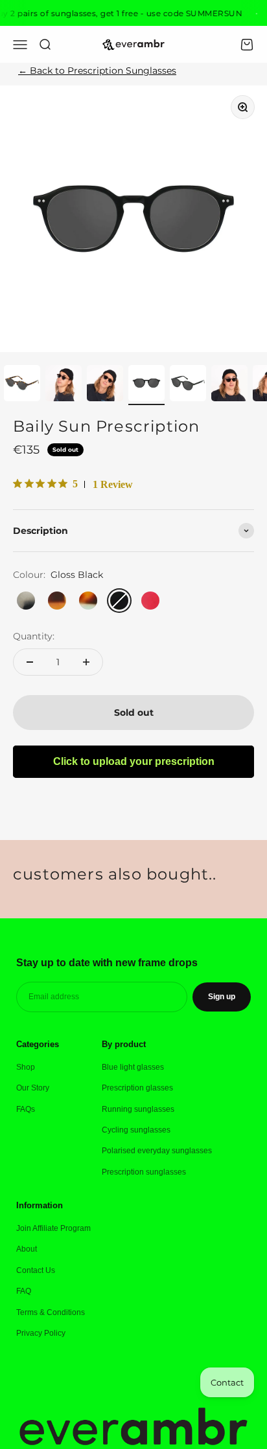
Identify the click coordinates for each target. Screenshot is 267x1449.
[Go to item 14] (188, 385)
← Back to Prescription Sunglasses (97, 70)
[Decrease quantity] (30, 662)
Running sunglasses (138, 1109)
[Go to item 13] (146, 385)
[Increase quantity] (86, 662)
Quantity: (33, 636)
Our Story (32, 1087)
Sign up (221, 996)
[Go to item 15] (229, 385)
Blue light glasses (133, 1067)
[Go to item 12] (105, 385)
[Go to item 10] (22, 385)
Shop (25, 1067)
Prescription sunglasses (144, 1172)
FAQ (23, 1291)
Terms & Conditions (50, 1312)
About (26, 1249)
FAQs (25, 1109)
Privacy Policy (40, 1333)
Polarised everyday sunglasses (157, 1150)
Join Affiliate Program (53, 1228)
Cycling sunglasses (136, 1129)
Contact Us (35, 1270)
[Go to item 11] (63, 385)
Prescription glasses (137, 1087)
